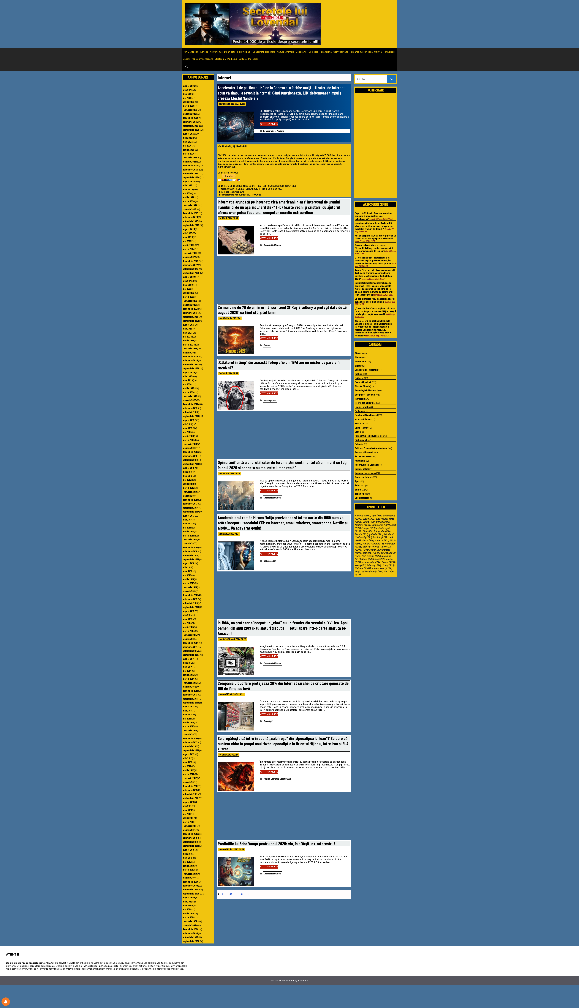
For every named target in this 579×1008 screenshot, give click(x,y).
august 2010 (188, 849)
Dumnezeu (381, 525)
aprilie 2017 (188, 531)
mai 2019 (187, 431)
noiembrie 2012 (190, 742)
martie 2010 (188, 869)
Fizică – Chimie (362, 386)
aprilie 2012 (188, 770)
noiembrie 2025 (190, 121)
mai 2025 (187, 145)
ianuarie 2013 (189, 734)
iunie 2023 (188, 236)
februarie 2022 (190, 300)
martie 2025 (189, 153)
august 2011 (188, 801)
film (368, 531)
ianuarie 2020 (189, 400)
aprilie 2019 (188, 435)
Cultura (243, 58)
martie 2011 (188, 821)
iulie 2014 (187, 662)
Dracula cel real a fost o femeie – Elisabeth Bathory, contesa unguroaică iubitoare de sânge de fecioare (374, 247)
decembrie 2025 (190, 117)
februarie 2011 (189, 825)
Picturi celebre (362, 439)
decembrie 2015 (190, 594)
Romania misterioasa (361, 51)
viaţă (361, 571)
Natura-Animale (285, 51)
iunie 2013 (187, 714)
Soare (389, 562)
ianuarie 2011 (189, 829)
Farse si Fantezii (363, 381)
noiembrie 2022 (190, 264)
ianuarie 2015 (189, 638)
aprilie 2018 (188, 483)
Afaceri (194, 51)
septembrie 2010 (191, 845)
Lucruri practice (363, 406)
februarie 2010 (190, 873)
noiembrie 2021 (190, 312)
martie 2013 (188, 726)
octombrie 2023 (190, 221)
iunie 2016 (187, 571)
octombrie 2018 (190, 459)
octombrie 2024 (190, 173)
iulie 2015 (187, 614)
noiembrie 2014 (190, 646)
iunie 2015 (187, 618)
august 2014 (189, 658)
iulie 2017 (187, 519)
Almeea (204, 51)
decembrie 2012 (190, 738)
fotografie (382, 531)
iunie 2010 (187, 857)
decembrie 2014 (190, 642)
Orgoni (186, 58)
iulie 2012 (187, 758)
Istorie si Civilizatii (241, 51)
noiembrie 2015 (190, 599)
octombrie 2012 (190, 746)
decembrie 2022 (190, 260)
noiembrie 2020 (190, 360)
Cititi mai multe (269, 124)
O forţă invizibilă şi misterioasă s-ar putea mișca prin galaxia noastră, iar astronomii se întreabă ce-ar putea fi (373, 260)
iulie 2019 (187, 424)
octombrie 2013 (190, 698)
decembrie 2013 (190, 690)
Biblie (369, 519)
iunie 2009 (188, 905)
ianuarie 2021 (189, 352)
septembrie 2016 (191, 559)
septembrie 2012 (191, 750)
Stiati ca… (220, 58)
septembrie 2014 (191, 654)
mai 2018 (187, 479)
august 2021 (188, 324)
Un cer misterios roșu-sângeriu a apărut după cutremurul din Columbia (375, 300)
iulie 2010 (187, 853)
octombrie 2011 (190, 793)
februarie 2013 (190, 730)
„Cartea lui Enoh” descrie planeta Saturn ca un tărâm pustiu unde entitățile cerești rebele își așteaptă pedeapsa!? (375, 311)
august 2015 (188, 610)
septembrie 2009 (191, 893)
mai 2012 (187, 766)
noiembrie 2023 (190, 217)
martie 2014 (188, 678)
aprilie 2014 (188, 674)
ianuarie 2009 (189, 925)
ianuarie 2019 (189, 447)
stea (360, 565)
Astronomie (216, 51)
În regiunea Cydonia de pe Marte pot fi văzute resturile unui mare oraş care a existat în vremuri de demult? (373, 225)
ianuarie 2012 (189, 782)
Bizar (227, 51)
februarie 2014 (190, 682)
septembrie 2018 (191, 463)
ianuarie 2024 (189, 209)
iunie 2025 (188, 141)
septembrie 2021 (191, 320)
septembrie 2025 (191, 129)
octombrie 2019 (190, 411)
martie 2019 (188, 439)
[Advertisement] (284, 280)
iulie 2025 (187, 137)
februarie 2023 (190, 252)
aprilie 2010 (188, 865)
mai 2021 (187, 336)
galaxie (376, 534)
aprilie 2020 (188, 388)
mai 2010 (187, 861)
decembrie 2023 (190, 213)
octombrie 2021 (190, 316)
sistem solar (371, 562)
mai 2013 (187, 718)
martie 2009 (189, 917)
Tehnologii (389, 51)
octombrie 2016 (190, 555)
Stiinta (378, 51)
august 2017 (188, 515)
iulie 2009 (187, 901)
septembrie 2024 (191, 177)
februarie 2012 (190, 777)
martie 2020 (189, 392)
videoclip (375, 571)
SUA (388, 565)
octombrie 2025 (190, 125)
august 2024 (189, 181)
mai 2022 (187, 288)
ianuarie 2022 (189, 304)
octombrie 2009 (190, 889)
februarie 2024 (190, 205)
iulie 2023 (187, 233)
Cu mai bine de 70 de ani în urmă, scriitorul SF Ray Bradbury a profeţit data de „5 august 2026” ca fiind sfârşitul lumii (282, 309)
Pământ (387, 553)
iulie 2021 (187, 328)
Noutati (358, 423)
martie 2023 (189, 248)
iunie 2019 (187, 427)
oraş (380, 547)
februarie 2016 (190, 587)
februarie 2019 (190, 443)
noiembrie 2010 (190, 837)
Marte (367, 540)
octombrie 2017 (190, 507)
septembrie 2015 (191, 607)
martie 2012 (188, 774)
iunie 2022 (188, 284)
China (369, 522)
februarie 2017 (190, 539)
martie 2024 (189, 201)
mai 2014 (187, 670)
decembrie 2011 (190, 785)
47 (231, 894)
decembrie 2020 (190, 356)
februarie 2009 (190, 921)
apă (377, 515)
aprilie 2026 (188, 101)
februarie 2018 (190, 491)
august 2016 (188, 563)
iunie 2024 (188, 189)
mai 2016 (187, 575)
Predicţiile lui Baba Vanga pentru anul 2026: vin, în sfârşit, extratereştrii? (276, 843)
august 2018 (188, 467)
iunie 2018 (187, 475)
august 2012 (188, 754)
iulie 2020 (187, 376)
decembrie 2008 (190, 929)
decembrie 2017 (190, 499)
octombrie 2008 (190, 937)
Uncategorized (270, 400)
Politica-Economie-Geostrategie (277, 778)
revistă (374, 556)
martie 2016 (188, 583)
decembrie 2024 (191, 165)
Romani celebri (270, 560)
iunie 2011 (187, 809)
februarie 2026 (190, 109)
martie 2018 (188, 487)
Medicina (232, 58)
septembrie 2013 (191, 702)
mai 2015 (187, 622)
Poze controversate (202, 58)
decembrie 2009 (190, 881)
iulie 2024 (187, 185)
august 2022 (189, 276)
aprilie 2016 (188, 579)
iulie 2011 (187, 805)
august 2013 (188, 706)
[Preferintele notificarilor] (6, 1001)
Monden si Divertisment (366, 414)
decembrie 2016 (190, 547)
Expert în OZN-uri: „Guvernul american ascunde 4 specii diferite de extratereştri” (373, 215)
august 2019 (188, 419)
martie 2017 (188, 535)
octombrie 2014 (190, 650)
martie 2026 (189, 105)
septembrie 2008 (191, 941)
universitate (381, 568)
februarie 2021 (190, 348)
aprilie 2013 (188, 722)
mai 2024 (187, 193)
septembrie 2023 (191, 225)
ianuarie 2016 (189, 591)
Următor (242, 894)
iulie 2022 (187, 280)
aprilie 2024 (189, 197)
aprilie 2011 (188, 817)
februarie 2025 (190, 157)
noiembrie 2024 (190, 169)
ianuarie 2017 (189, 543)
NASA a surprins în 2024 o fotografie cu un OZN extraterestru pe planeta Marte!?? (375, 237)
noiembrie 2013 (190, 694)
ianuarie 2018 (189, 495)
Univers (363, 568)
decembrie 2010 (190, 833)
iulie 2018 (187, 471)
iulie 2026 (187, 89)
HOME (186, 51)
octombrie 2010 (190, 841)
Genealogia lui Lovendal (366, 390)
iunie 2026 (188, 93)
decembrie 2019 (190, 404)
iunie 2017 (187, 523)
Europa (368, 528)
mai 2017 (187, 527)
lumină (380, 537)
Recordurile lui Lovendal (367, 464)
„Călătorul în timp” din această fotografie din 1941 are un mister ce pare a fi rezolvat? (279, 365)
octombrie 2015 (190, 602)
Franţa (361, 534)
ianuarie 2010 (189, 877)
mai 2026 (187, 97)
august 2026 (189, 85)
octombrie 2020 (190, 364)
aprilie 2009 (188, 913)
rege (360, 556)
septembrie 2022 (191, 272)
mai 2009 (187, 909)
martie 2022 (189, 296)
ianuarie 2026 (189, 113)
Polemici (359, 443)
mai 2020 (187, 384)
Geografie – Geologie (307, 51)
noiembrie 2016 (190, 551)
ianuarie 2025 (189, 161)
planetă (371, 553)
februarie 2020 (190, 396)
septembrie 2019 (191, 416)
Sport (357, 481)
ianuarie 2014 (189, 686)
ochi (368, 547)
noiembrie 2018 (190, 455)
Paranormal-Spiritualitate (334, 51)
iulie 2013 (187, 710)
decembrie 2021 (190, 308)
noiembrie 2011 (190, 790)
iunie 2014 (188, 666)
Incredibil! (253, 58)
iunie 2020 (188, 380)
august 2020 (189, 372)
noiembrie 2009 (190, 885)
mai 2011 (187, 813)
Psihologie (360, 460)
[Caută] (391, 79)
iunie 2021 (187, 332)
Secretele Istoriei (363, 476)
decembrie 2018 (190, 451)
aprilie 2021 (188, 340)
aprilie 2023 (188, 244)
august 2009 (189, 897)
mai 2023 (187, 241)
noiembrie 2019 (190, 408)
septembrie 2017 (191, 511)
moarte (382, 540)
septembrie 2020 (191, 368)
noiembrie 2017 (190, 503)
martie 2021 (188, 344)
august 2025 (189, 133)
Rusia (367, 559)
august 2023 (189, 229)
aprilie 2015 (188, 626)
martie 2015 (188, 630)
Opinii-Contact (362, 427)
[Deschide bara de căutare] (186, 66)
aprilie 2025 (188, 149)
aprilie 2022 (188, 292)
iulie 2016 (187, 567)
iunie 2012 (187, 762)
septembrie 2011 (190, 797)
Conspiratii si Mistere (264, 51)
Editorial (359, 377)
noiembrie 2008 (190, 933)
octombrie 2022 (190, 268)
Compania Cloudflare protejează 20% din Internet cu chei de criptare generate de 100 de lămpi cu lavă (283, 685)
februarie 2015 (190, 634)
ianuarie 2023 (189, 256)
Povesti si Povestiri (364, 452)
